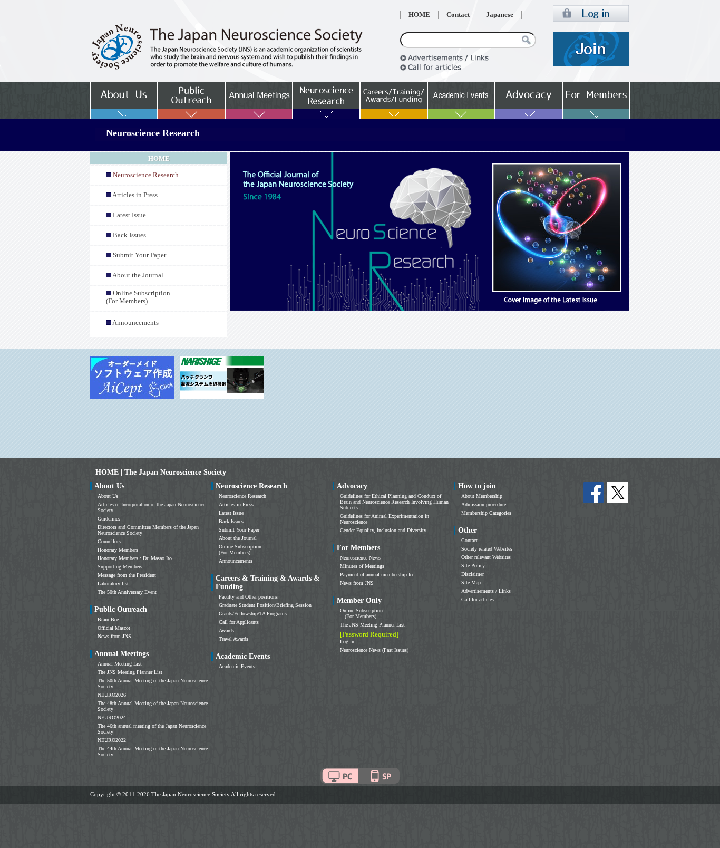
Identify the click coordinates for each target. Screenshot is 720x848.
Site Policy (473, 565)
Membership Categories (486, 513)
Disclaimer (472, 574)
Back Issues (129, 235)
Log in (347, 641)
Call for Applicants (239, 622)
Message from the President (127, 575)
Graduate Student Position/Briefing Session (265, 605)
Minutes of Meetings (362, 566)
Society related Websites (486, 549)
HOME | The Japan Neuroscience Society (160, 472)
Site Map (471, 582)
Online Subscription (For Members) (138, 297)
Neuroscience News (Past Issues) (374, 650)
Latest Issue (129, 215)
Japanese (499, 14)
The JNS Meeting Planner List (130, 672)
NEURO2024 (112, 717)
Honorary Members (118, 550)
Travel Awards (233, 639)
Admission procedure (483, 504)
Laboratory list (113, 583)
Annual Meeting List (120, 664)
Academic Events (237, 666)
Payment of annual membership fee (377, 574)
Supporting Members (120, 567)
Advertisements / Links (486, 591)
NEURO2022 (112, 740)
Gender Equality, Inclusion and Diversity (383, 530)
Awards (226, 630)
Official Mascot (114, 628)
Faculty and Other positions (248, 597)
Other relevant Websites (486, 557)
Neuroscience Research (242, 496)
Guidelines (109, 519)
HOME (419, 14)
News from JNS (114, 636)
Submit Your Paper (139, 255)
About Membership (481, 496)
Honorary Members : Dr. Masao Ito (135, 558)
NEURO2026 (112, 695)
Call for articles (477, 599)
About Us (108, 496)
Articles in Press (135, 195)
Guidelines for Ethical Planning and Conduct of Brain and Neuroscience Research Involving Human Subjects (394, 501)
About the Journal (137, 275)
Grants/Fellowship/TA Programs (253, 613)
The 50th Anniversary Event (127, 592)
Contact (458, 14)
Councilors (109, 541)
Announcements (135, 322)
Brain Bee (108, 619)
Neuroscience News (360, 558)
